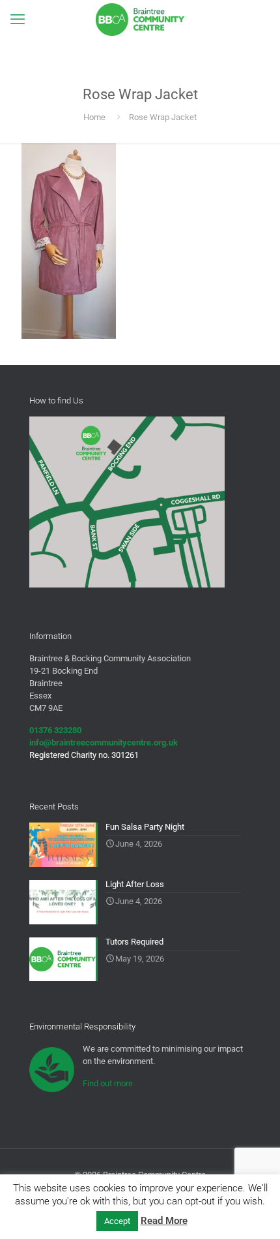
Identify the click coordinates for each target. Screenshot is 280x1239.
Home (94, 117)
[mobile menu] (18, 19)
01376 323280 (55, 730)
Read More (164, 1221)
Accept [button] (117, 1221)
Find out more (108, 1083)
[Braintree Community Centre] (140, 19)
